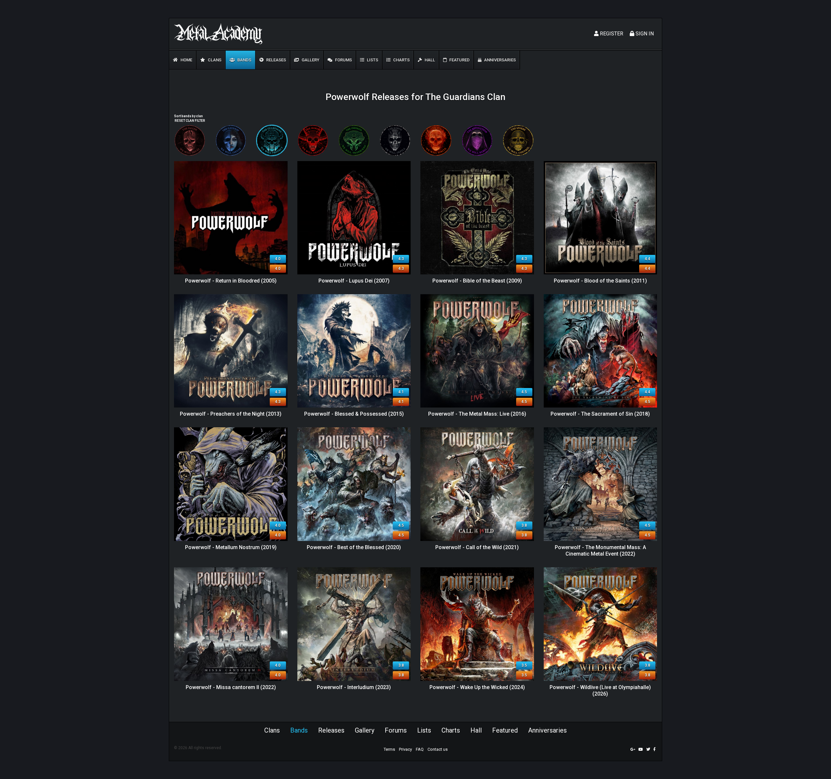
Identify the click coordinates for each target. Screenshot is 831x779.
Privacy (405, 749)
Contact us (438, 749)
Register (611, 34)
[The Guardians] (272, 140)
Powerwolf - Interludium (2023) (354, 687)
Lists (372, 59)
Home (186, 59)
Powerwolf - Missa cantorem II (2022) (231, 687)
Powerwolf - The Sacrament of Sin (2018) (600, 414)
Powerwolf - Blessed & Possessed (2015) (354, 414)
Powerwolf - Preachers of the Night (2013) (230, 414)
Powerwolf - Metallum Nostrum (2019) (231, 547)
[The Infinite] (354, 140)
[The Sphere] (518, 140)
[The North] (395, 140)
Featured (459, 59)
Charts (401, 59)
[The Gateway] (231, 140)
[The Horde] (313, 140)
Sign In (644, 34)
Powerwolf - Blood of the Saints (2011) (600, 281)
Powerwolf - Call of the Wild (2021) (477, 547)
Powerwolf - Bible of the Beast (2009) (477, 281)
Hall (429, 59)
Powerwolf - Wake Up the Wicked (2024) (477, 687)
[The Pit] (436, 140)
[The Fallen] (189, 140)
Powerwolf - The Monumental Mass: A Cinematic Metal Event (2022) (600, 550)
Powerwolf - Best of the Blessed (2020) (354, 547)
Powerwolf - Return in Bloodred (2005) (231, 281)
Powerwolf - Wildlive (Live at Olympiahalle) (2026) (600, 690)
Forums (343, 59)
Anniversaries (499, 59)
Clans (214, 59)
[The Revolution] (477, 140)
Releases (275, 59)
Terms (389, 749)
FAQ (420, 749)
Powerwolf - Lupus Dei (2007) (354, 281)
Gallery (310, 59)
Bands (243, 59)
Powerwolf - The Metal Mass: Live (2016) (477, 414)
